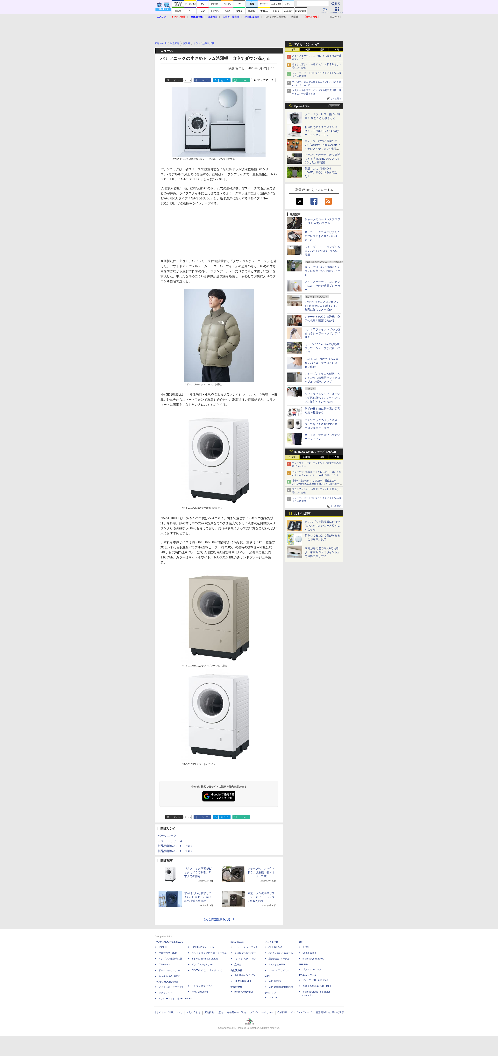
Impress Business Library (205, 958)
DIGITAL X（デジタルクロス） (208, 970)
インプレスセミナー (202, 964)
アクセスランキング (306, 44)
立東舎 (237, 964)
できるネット (166, 992)
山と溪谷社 (236, 970)
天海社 (305, 947)
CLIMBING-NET (242, 981)
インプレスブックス (202, 986)
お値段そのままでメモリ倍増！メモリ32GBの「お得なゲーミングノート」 (322, 131)
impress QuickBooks (313, 958)
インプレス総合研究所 (170, 958)
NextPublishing (200, 991)
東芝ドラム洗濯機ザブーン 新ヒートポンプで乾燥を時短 (261, 897)
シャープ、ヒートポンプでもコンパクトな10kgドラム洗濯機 (322, 250)
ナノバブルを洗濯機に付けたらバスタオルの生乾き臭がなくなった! (322, 525)
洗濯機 (294, 16)
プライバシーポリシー (261, 1012)
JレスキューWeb (277, 964)
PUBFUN (304, 964)
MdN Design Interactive (280, 987)
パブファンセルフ (311, 969)
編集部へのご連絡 (236, 1012)
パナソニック (167, 835)
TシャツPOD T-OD (245, 958)
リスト (188, 80)
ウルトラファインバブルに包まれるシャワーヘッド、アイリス (322, 333)
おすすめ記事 (302, 513)
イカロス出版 (272, 942)
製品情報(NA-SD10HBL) (175, 851)
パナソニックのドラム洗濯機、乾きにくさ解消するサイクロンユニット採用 (322, 424)
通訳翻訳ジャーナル (278, 958)
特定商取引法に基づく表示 (330, 1012)
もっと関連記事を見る (217, 919)
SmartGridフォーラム (203, 947)
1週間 (321, 49)
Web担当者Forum (168, 953)
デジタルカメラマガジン (171, 987)
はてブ (224, 80)
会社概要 (282, 1012)
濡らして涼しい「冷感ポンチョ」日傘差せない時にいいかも (322, 270)
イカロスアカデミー (278, 970)
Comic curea (309, 953)
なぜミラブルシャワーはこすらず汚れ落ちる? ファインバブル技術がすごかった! (322, 397)
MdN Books (274, 981)
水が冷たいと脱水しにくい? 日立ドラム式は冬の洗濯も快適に (197, 897)
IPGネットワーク (308, 975)
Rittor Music (237, 942)
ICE (300, 942)
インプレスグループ (301, 1012)
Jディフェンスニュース (280, 953)
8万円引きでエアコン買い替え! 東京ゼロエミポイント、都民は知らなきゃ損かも (322, 305)
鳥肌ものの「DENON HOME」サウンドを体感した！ (321, 172)
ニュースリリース (170, 841)
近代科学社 (236, 987)
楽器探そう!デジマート (246, 953)
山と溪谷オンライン (244, 975)
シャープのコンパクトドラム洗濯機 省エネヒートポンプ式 (261, 872)
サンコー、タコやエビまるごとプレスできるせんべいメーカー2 (322, 236)
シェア (205, 80)
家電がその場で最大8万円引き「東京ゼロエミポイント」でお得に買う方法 (322, 552)
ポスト (177, 80)
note (244, 80)
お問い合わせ (193, 1012)
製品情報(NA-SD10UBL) (175, 846)
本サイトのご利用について (168, 1012)
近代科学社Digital (243, 991)
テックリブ (270, 992)
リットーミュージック (246, 947)
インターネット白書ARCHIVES (175, 998)
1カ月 (336, 49)
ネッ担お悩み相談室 (169, 976)
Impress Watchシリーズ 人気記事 (315, 451)
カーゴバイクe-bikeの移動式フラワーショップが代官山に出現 (322, 348)
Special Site (302, 106)
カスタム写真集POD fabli (316, 986)
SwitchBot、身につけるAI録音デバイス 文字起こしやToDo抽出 (321, 362)
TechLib (272, 997)
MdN (267, 976)
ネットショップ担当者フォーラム (209, 953)
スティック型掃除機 (275, 16)
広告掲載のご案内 (213, 1012)
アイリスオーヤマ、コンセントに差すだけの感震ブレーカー (322, 285)
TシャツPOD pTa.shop (315, 980)
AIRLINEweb (275, 947)
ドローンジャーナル (169, 970)
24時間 (306, 49)
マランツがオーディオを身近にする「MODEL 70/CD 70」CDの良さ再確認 (322, 158)
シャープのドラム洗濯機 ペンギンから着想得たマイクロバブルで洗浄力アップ (322, 377)
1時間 (292, 49)
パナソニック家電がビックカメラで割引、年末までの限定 (197, 872)
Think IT (163, 947)
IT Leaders (164, 964)
